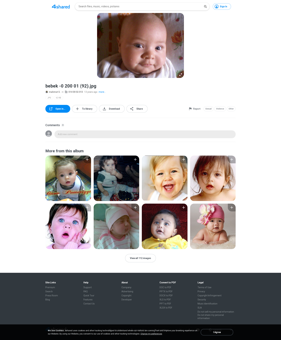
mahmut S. (54, 92)
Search (49, 291)
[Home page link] (61, 6)
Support (87, 287)
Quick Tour (88, 295)
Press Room (51, 295)
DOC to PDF (165, 287)
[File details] (68, 178)
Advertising (127, 291)
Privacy (201, 291)
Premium (50, 287)
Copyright (126, 295)
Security (202, 299)
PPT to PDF (165, 303)
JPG (49, 98)
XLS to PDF (165, 299)
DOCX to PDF (166, 295)
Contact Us (89, 303)
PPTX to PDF (166, 291)
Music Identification (207, 303)
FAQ (85, 291)
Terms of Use (204, 287)
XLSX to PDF (166, 307)
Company (126, 287)
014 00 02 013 (75, 92)
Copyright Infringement (209, 295)
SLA (200, 307)
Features (88, 299)
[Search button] (205, 6)
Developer (126, 299)
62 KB (58, 98)
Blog (47, 299)
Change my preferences (151, 334)
